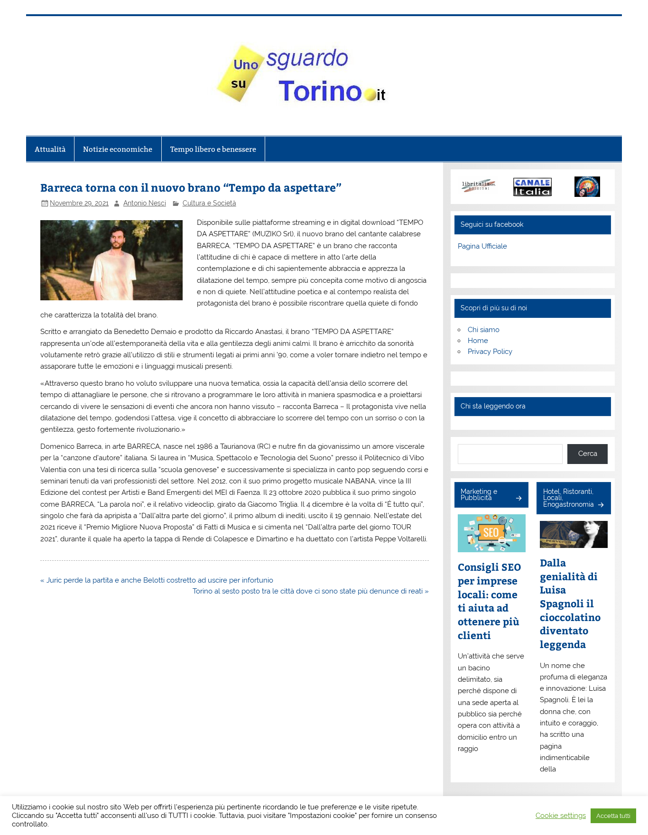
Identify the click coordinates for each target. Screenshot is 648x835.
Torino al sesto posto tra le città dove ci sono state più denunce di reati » (311, 591)
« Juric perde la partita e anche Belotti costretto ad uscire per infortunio (156, 580)
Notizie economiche (117, 149)
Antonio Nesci (144, 203)
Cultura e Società (209, 203)
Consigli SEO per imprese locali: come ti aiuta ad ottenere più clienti (489, 601)
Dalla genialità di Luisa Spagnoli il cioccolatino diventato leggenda (570, 603)
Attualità (50, 149)
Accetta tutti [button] (613, 815)
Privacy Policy (490, 351)
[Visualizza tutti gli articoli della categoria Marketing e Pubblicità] (518, 499)
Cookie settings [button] (561, 815)
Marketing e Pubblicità (479, 495)
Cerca (587, 453)
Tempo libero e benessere (213, 149)
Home (478, 340)
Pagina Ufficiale (482, 246)
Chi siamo (484, 329)
